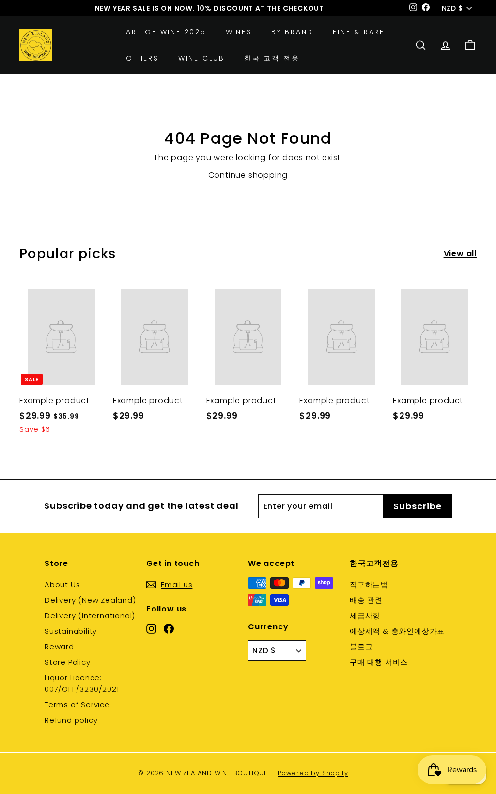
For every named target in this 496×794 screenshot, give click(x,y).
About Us (62, 585)
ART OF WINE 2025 (166, 32)
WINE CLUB (201, 58)
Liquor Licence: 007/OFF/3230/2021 (82, 683)
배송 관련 (366, 600)
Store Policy (68, 662)
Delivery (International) (90, 616)
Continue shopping (248, 175)
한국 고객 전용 (271, 58)
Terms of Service (77, 705)
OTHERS (142, 58)
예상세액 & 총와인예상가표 (397, 631)
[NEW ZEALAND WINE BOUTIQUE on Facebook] (169, 628)
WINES (239, 32)
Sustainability (71, 631)
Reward (59, 646)
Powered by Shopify (313, 773)
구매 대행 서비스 (379, 662)
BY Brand (292, 32)
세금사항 (365, 616)
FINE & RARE (359, 32)
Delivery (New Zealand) (90, 600)
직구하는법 (369, 585)
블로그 (361, 646)
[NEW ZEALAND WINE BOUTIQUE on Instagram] (151, 628)
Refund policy (71, 720)
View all (460, 253)
